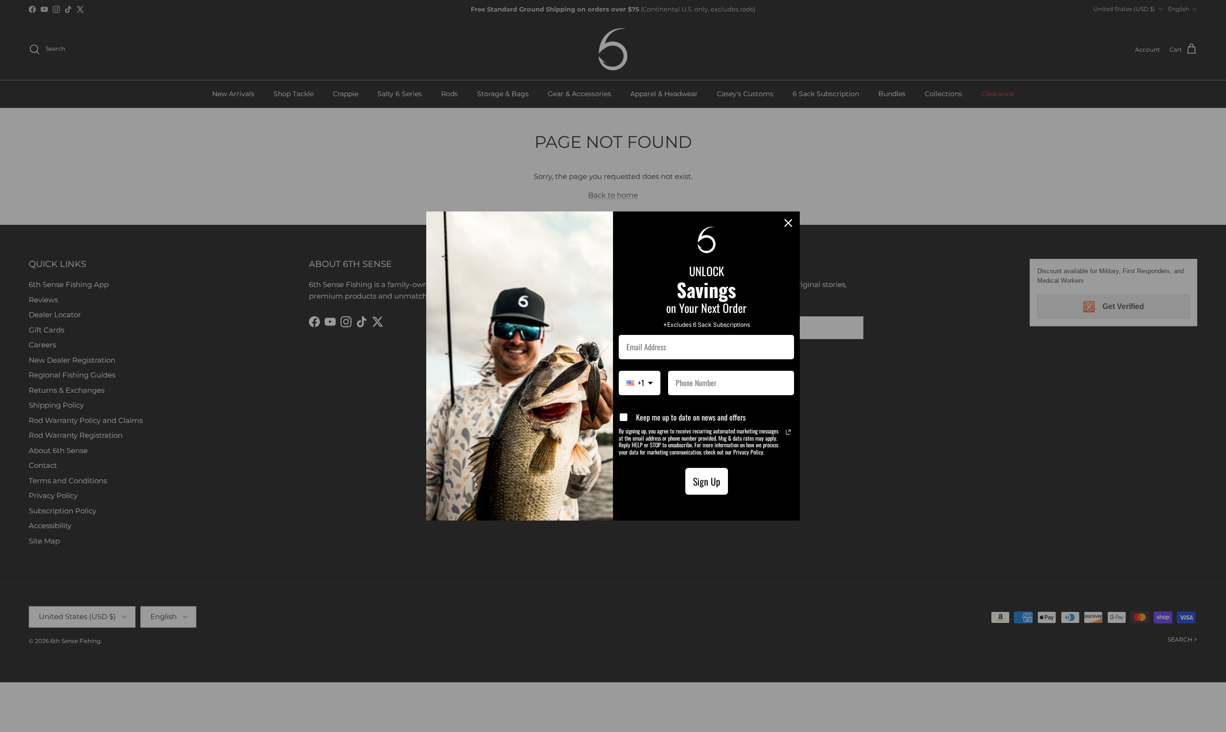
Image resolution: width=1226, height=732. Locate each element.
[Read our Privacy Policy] (788, 432)
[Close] (788, 222)
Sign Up (706, 481)
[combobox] (639, 383)
